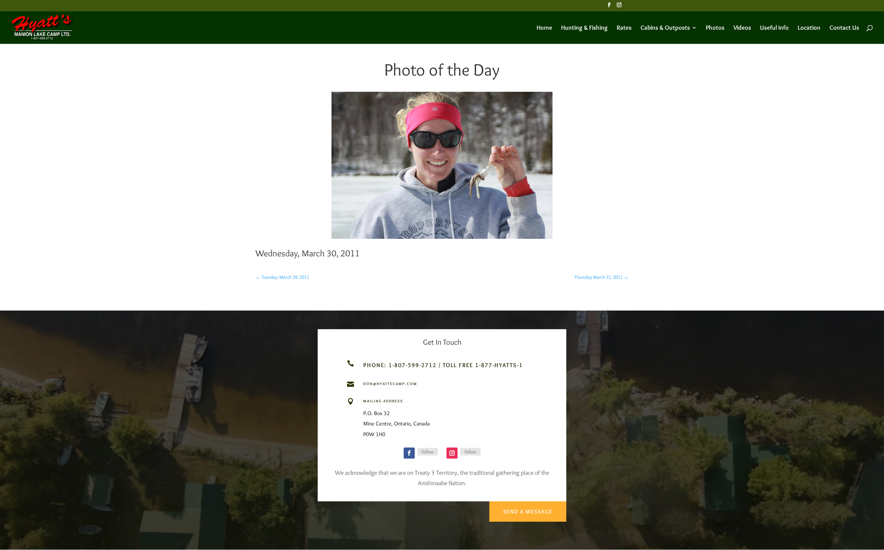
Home (544, 28)
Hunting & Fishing (584, 28)
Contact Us (844, 28)
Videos (742, 28)
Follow (428, 452)
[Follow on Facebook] (409, 453)
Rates (624, 28)
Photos (715, 28)
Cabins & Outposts (665, 28)
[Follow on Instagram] (452, 453)
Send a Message (527, 511)
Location (809, 28)
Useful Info (774, 28)
